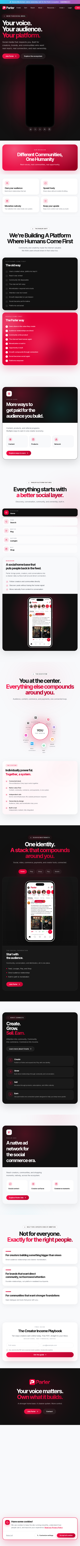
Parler (23, 871)
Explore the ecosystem (33, 56)
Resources (50, 8)
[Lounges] (45, 129)
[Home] (31, 129)
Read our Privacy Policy (54, 1528)
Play (31, 871)
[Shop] (49, 129)
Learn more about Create (19, 1049)
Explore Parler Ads (16, 1198)
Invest (61, 8)
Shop (40, 871)
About (40, 8)
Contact (49, 1411)
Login (70, 8)
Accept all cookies (66, 1535)
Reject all (9, 1535)
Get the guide (39, 1355)
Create (18, 8)
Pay (48, 871)
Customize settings (46, 1535)
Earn (25, 8)
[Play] (40, 129)
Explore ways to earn (17, 453)
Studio (57, 871)
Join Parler (9, 56)
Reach (33, 8)
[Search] (35, 129)
